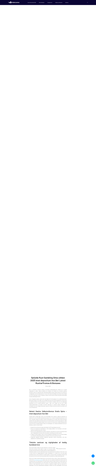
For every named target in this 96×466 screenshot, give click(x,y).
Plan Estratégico (41, 2)
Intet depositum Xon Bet (38, 459)
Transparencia (49, 2)
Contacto (66, 2)
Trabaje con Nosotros (58, 2)
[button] (87, 3)
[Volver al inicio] (14, 3)
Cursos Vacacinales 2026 (32, 2)
